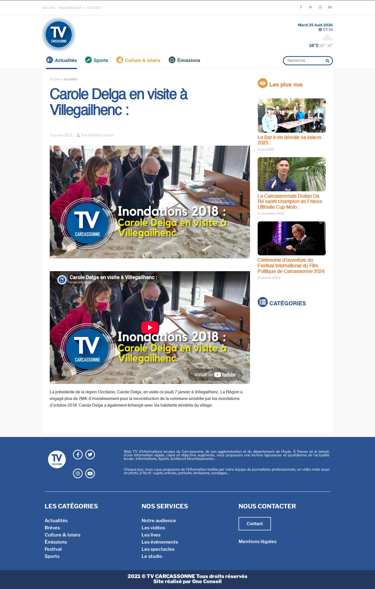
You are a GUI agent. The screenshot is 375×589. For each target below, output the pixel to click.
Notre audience (159, 520)
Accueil (55, 79)
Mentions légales (258, 541)
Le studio (152, 556)
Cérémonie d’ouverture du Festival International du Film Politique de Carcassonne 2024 (291, 266)
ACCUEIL (49, 8)
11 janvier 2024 (269, 278)
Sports (101, 60)
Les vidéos (153, 527)
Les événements (160, 542)
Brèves (265, 328)
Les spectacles (158, 549)
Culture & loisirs (142, 60)
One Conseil (207, 581)
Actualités (66, 60)
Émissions (188, 60)
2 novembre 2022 (271, 213)
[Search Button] (328, 60)
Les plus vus (285, 85)
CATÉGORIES (287, 304)
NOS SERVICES (70, 8)
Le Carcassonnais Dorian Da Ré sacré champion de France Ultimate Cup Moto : (290, 202)
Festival (266, 349)
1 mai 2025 (266, 149)
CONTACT (94, 8)
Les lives (151, 534)
